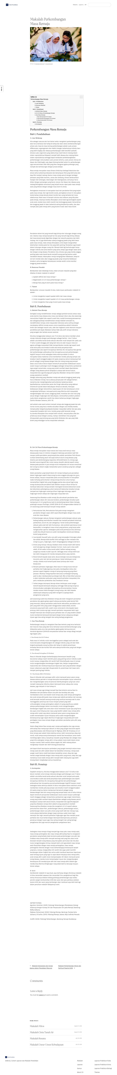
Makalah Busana (38, 1038)
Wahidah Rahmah (39, 64)
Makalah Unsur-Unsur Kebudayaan (47, 1044)
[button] (1, 89)
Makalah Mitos (37, 1026)
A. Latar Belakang (39, 103)
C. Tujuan (37, 107)
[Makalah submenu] (77, 4)
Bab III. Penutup (37, 122)
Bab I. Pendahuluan (38, 101)
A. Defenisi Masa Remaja (41, 111)
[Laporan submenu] (83, 4)
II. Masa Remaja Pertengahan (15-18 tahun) (46, 118)
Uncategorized (49, 64)
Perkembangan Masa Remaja (39, 99)
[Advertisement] (11, 37)
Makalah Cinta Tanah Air (42, 1032)
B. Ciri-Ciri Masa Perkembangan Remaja (45, 113)
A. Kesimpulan (38, 124)
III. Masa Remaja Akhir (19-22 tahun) (44, 120)
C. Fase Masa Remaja (40, 115)
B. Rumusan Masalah (40, 105)
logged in (42, 995)
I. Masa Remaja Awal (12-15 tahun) (44, 116)
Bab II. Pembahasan (38, 109)
